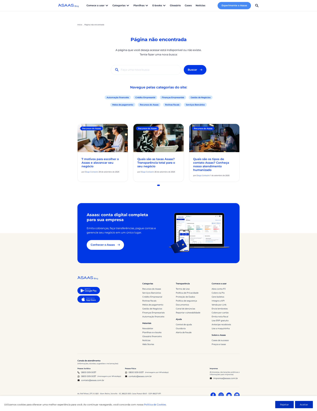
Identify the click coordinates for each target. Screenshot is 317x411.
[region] (158, 403)
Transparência (183, 283)
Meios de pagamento (122, 104)
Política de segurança (186, 300)
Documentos (182, 304)
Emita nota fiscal (220, 316)
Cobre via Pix (218, 293)
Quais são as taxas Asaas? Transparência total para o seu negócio (156, 162)
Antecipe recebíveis (221, 324)
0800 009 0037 (88, 372)
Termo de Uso (183, 289)
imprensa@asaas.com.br (225, 378)
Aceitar (304, 404)
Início (79, 25)
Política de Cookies (155, 404)
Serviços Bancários (195, 104)
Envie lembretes (220, 308)
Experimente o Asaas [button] (234, 5)
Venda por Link (219, 304)
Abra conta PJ (219, 289)
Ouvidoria (181, 328)
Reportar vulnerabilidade (188, 312)
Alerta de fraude (184, 332)
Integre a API (218, 300)
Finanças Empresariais (173, 97)
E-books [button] (157, 5)
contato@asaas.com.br (92, 380)
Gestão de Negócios (201, 97)
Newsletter (147, 328)
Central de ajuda (184, 324)
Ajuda (179, 319)
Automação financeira (118, 97)
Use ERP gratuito (220, 320)
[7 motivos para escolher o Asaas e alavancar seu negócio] (103, 138)
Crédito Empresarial (145, 97)
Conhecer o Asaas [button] (103, 244)
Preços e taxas (219, 344)
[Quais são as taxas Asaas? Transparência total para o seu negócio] (158, 138)
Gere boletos (218, 297)
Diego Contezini (91, 172)
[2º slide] (158, 185)
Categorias (147, 283)
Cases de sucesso (220, 340)
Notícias (200, 5)
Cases (188, 5)
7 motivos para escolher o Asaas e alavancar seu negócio (100, 162)
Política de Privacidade (187, 293)
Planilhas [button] (138, 5)
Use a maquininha (221, 328)
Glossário (175, 5)
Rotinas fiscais (172, 104)
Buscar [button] (192, 69)
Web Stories (148, 344)
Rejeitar (284, 404)
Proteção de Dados (185, 297)
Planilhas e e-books (151, 332)
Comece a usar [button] (96, 5)
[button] (257, 6)
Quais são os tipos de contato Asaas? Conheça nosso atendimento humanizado (211, 164)
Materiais (146, 323)
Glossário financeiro (152, 336)
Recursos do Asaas (149, 104)
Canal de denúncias (185, 308)
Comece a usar (219, 283)
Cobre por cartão (220, 312)
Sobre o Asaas (219, 335)
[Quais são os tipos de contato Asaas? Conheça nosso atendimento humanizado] (214, 138)
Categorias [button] (118, 5)
